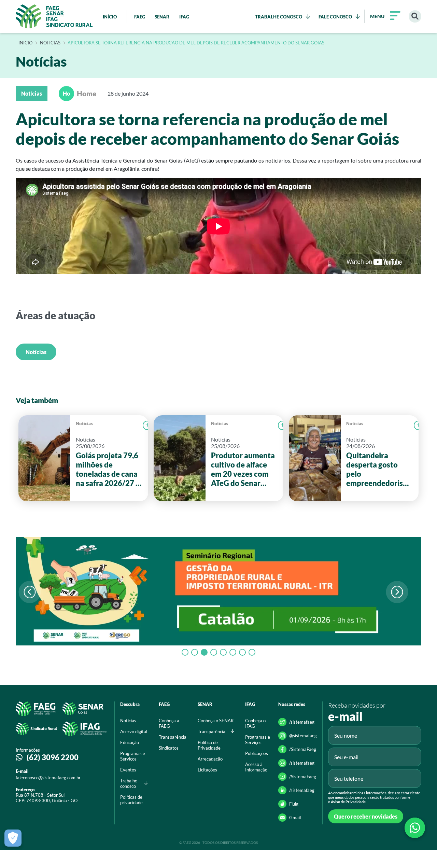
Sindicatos (169, 748)
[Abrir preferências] (13, 838)
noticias (50, 43)
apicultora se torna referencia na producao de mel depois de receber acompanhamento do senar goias (196, 43)
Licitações (207, 769)
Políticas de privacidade (131, 799)
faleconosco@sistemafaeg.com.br (48, 777)
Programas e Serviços (132, 756)
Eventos (128, 769)
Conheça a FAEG (169, 723)
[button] (397, 592)
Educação (129, 742)
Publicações (256, 753)
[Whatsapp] (415, 828)
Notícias (36, 352)
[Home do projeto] (54, 16)
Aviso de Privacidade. (348, 801)
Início (25, 43)
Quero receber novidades (365, 816)
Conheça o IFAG (255, 723)
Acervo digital (133, 731)
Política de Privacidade (209, 745)
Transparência (172, 737)
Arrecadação (210, 759)
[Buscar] (415, 16)
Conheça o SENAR (216, 720)
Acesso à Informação (256, 767)
